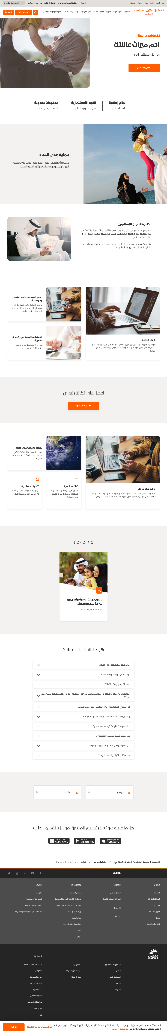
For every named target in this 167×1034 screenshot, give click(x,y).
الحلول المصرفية (105, 12)
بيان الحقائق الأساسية (34, 1002)
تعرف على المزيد (120, 1029)
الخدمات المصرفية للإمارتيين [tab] (52, 12)
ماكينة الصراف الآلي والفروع (67, 3)
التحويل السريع (115, 893)
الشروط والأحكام (36, 996)
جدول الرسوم (37, 990)
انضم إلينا (39, 893)
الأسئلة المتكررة (49, 3)
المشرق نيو (77, 965)
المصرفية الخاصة (115, 977)
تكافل (158, 918)
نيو (163, 3)
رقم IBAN (117, 916)
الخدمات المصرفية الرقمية (89, 12)
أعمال (146, 3)
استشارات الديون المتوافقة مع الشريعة (28, 912)
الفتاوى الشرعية (75, 893)
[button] (39, 1027)
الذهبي (158, 3)
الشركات (139, 3)
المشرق (132, 3)
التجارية (118, 983)
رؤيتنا (77, 12)
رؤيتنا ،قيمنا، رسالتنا (74, 912)
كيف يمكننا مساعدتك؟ (34, 899)
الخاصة (152, 3)
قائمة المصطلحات (36, 983)
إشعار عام (38, 971)
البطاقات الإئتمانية (154, 899)
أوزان (40, 1015)
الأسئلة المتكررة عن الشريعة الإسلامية (68, 899)
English (83, 3)
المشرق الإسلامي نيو (113, 965)
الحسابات (156, 893)
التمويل (157, 905)
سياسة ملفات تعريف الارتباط (32, 964)
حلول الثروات (117, 12)
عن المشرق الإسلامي (34, 3)
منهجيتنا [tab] (127, 12)
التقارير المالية (76, 918)
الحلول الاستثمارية (153, 924)
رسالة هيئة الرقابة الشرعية (72, 924)
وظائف (79, 931)
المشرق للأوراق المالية (73, 971)
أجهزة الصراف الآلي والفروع (33, 905)
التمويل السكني (154, 912)
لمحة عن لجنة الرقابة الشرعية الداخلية (69, 905)
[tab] (117, 12)
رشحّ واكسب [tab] (68, 12)
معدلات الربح (38, 1008)
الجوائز (79, 937)
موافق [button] (14, 1027)
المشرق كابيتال (76, 977)
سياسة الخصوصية (36, 977)
